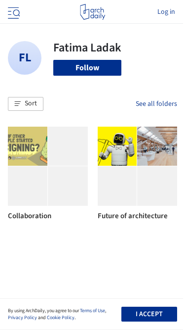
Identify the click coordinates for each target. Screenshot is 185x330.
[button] (25, 104)
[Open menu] (13, 12)
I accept (149, 314)
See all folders (156, 104)
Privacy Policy (22, 317)
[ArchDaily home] (92, 12)
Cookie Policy (60, 317)
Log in (166, 11)
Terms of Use (92, 310)
